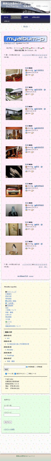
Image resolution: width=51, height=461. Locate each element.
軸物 (39, 6)
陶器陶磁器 (40, 186)
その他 (7, 319)
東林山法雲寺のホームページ (18, 3)
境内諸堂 (8, 298)
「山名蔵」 (11, 303)
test (8, 338)
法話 (6, 308)
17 (41, 57)
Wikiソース (32, 373)
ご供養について (10, 310)
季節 (37, 166)
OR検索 (39, 367)
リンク (7, 324)
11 (38, 55)
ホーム (6, 17)
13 (42, 55)
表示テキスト (21, 373)
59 (45, 57)
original (31, 276)
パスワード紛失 (9, 429)
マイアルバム (12, 6)
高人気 (25, 26)
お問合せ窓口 (36, 17)
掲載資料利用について (13, 326)
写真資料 (27, 6)
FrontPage (10, 355)
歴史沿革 (8, 296)
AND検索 (31, 367)
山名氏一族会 (11, 301)
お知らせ (6, 21)
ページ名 (10, 373)
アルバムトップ (9, 43)
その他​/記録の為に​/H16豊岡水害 (18, 344)
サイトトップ (11, 292)
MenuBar (10, 350)
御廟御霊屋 (40, 128)
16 (39, 57)
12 (40, 55)
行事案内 (8, 294)
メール (9, 321)
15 (46, 55)
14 (44, 55)
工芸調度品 (40, 70)
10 (36, 55)
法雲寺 (26, 17)
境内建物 (39, 89)
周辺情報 (8, 317)
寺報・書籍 (9, 312)
